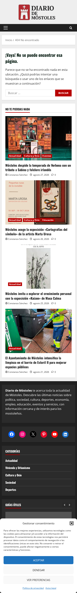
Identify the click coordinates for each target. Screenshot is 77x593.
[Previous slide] (64, 505)
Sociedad (10, 482)
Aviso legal (50, 588)
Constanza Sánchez (18, 174)
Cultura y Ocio (31, 155)
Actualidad (15, 155)
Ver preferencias (38, 580)
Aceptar (38, 560)
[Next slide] (69, 505)
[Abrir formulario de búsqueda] (70, 27)
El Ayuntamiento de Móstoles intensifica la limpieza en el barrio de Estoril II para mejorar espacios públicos (35, 362)
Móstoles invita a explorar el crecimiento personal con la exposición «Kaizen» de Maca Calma (38, 295)
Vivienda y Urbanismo (17, 468)
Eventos (46, 155)
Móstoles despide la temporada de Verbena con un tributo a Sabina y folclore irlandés (38, 167)
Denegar (39, 570)
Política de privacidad (33, 588)
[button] (71, 523)
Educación (48, 220)
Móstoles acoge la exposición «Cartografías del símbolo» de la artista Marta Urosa (36, 231)
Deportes (10, 489)
